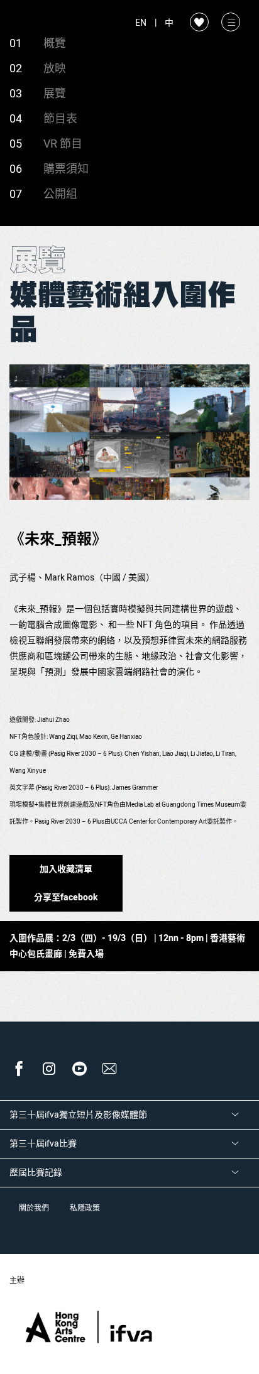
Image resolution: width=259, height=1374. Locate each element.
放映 (54, 68)
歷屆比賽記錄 (35, 1172)
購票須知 (66, 169)
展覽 (54, 93)
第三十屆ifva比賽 (43, 1143)
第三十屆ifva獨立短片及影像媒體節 (78, 1114)
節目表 (60, 119)
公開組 (60, 194)
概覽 (54, 43)
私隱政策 (85, 1208)
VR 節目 (62, 144)
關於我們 (34, 1208)
